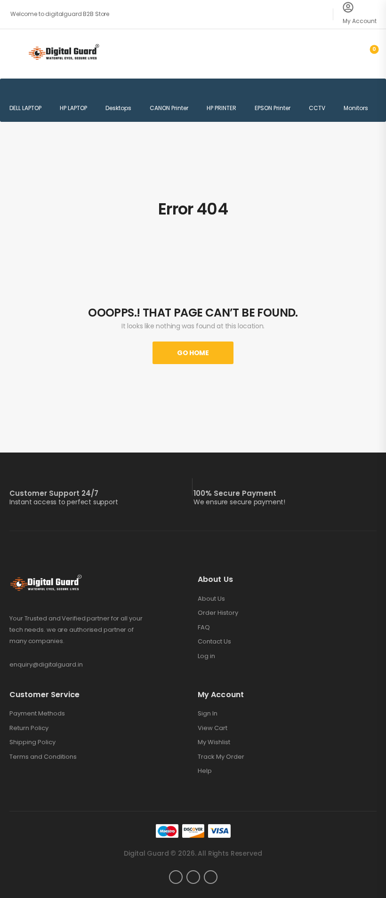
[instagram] (193, 877)
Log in (206, 656)
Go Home (193, 353)
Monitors (356, 108)
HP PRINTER (221, 108)
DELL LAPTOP (25, 108)
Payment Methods (37, 713)
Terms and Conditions (43, 757)
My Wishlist (214, 742)
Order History (218, 613)
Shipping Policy (32, 742)
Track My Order (221, 757)
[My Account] (348, 7)
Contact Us (214, 641)
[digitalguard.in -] (64, 53)
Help (205, 771)
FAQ (204, 627)
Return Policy (28, 728)
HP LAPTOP (73, 108)
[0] (366, 53)
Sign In (207, 713)
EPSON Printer (272, 108)
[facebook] (176, 877)
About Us (211, 599)
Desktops (118, 108)
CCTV (317, 108)
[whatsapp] (210, 877)
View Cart (212, 728)
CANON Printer (169, 108)
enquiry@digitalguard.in (46, 664)
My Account (360, 21)
